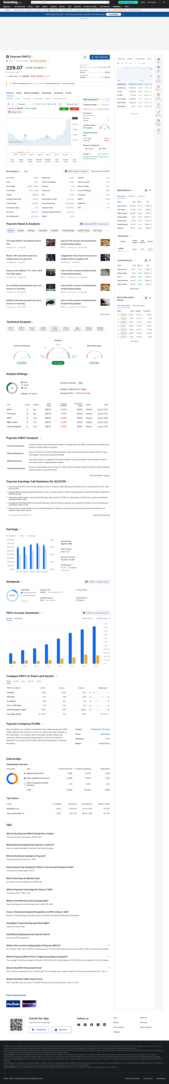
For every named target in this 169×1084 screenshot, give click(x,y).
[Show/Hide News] (60, 104)
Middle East (93, 10)
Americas (78, 10)
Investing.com (11, 262)
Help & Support (146, 1027)
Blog (115, 1018)
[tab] (11, 329)
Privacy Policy (148, 1078)
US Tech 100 (121, 99)
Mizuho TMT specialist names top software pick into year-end (21, 257)
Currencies (121, 59)
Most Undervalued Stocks (125, 298)
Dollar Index (121, 106)
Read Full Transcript (101, 515)
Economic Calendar (90, 6)
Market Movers (124, 190)
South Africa (29, 10)
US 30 (119, 91)
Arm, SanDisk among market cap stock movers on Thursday (24, 287)
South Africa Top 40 (124, 84)
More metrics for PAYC (101, 171)
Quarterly (18, 618)
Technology (105, 734)
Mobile (116, 1022)
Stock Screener (105, 6)
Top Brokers (122, 236)
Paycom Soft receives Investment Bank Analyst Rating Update (78, 242)
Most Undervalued (123, 305)
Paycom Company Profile (23, 723)
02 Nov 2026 (69, 203)
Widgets (116, 1032)
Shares (7, 10)
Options (48, 98)
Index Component (60, 98)
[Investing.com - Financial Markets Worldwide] (13, 2)
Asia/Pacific (102, 10)
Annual (9, 618)
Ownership (26, 98)
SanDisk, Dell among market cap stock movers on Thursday (23, 302)
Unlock (43, 714)
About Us (143, 1018)
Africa (109, 10)
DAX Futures (121, 102)
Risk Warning (161, 1078)
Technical (58, 93)
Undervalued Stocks (134, 10)
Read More (10, 743)
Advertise (143, 1022)
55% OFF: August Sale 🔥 (128, 2)
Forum (68, 93)
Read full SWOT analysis (100, 476)
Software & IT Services (100, 729)
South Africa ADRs (67, 10)
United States (104, 743)
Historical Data (38, 98)
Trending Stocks (124, 260)
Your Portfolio (118, 1027)
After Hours (38, 10)
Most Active (121, 196)
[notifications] (159, 2)
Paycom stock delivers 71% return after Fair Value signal (24, 272)
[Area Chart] (13, 104)
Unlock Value (103, 67)
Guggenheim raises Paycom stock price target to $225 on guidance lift (79, 257)
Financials (46, 93)
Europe (85, 10)
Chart (18, 93)
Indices (130, 59)
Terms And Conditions (132, 1078)
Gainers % (131, 196)
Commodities (140, 59)
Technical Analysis (18, 322)
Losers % (141, 196)
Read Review (150, 249)
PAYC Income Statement (22, 613)
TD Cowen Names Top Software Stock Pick (23, 242)
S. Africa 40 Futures (124, 88)
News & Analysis (31, 93)
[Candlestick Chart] (8, 104)
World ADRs (56, 10)
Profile (18, 98)
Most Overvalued (139, 305)
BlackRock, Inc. (13, 809)
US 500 (119, 95)
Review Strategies (68, 83)
